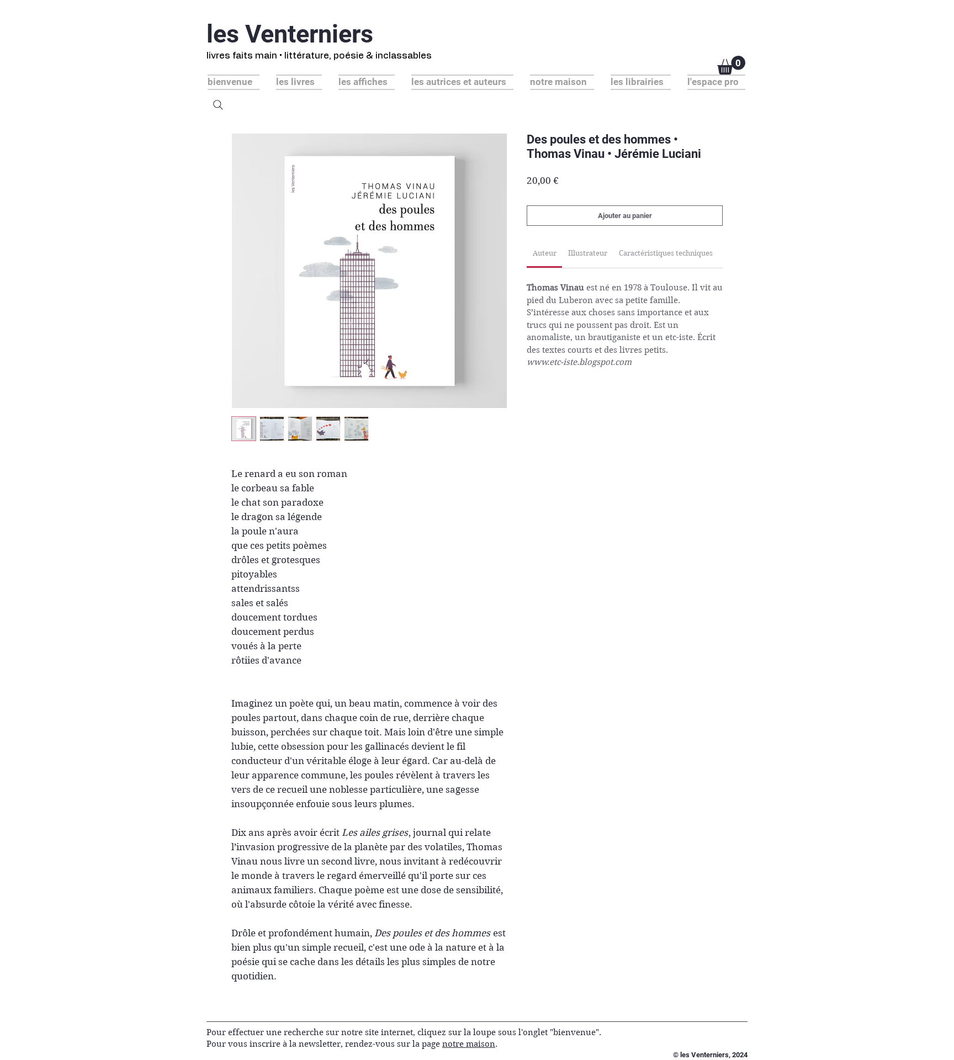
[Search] (218, 104)
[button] (731, 65)
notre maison (468, 1044)
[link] (544, 253)
